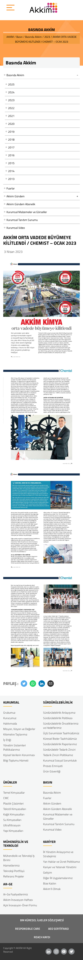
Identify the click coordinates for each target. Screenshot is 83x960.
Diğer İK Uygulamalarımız (58, 878)
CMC (6, 798)
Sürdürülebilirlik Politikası (58, 718)
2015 (11, 163)
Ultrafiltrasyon (12, 825)
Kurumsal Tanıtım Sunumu (22, 220)
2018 (11, 139)
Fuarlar (10, 188)
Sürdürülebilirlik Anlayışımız (59, 712)
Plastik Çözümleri (13, 803)
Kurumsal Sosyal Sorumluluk (60, 760)
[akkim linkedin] (49, 951)
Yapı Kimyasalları (13, 831)
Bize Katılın (49, 883)
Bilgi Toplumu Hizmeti (15, 760)
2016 (11, 155)
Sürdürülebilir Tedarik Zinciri (59, 749)
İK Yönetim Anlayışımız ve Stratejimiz (58, 854)
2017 (11, 147)
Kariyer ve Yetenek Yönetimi (59, 867)
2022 (11, 108)
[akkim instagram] (56, 951)
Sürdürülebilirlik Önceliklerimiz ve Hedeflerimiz (60, 725)
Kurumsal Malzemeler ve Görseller (26, 212)
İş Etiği (7, 740)
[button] (24, 683)
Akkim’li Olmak (52, 889)
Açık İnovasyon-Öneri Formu (20, 905)
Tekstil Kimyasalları (14, 809)
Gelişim (47, 872)
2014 (11, 171)
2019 (11, 131)
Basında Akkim (52, 792)
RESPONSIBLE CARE (27, 928)
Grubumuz (9, 712)
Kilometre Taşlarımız (15, 734)
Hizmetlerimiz (11, 865)
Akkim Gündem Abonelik (20, 204)
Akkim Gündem (52, 803)
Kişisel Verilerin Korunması (19, 755)
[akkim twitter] (71, 951)
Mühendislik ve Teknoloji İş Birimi (19, 858)
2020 (11, 124)
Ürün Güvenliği (51, 771)
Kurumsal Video (15, 228)
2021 (11, 116)
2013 (11, 179)
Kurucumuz (9, 718)
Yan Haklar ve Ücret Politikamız (61, 861)
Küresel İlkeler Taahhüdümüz (60, 738)
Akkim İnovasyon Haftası (18, 900)
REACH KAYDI (42, 937)
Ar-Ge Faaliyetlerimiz (15, 894)
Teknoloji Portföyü (13, 871)
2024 (11, 92)
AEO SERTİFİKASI (58, 928)
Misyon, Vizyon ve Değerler (19, 729)
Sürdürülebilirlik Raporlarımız (60, 744)
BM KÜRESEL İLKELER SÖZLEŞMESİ (42, 920)
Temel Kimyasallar (14, 792)
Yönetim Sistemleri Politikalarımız (14, 747)
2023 (11, 100)
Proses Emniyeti (53, 766)
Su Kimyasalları (12, 820)
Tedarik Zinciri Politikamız (58, 755)
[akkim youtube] (64, 951)
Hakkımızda (10, 723)
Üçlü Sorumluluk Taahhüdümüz (61, 733)
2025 (11, 84)
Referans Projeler (13, 876)
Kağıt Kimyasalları (13, 814)
